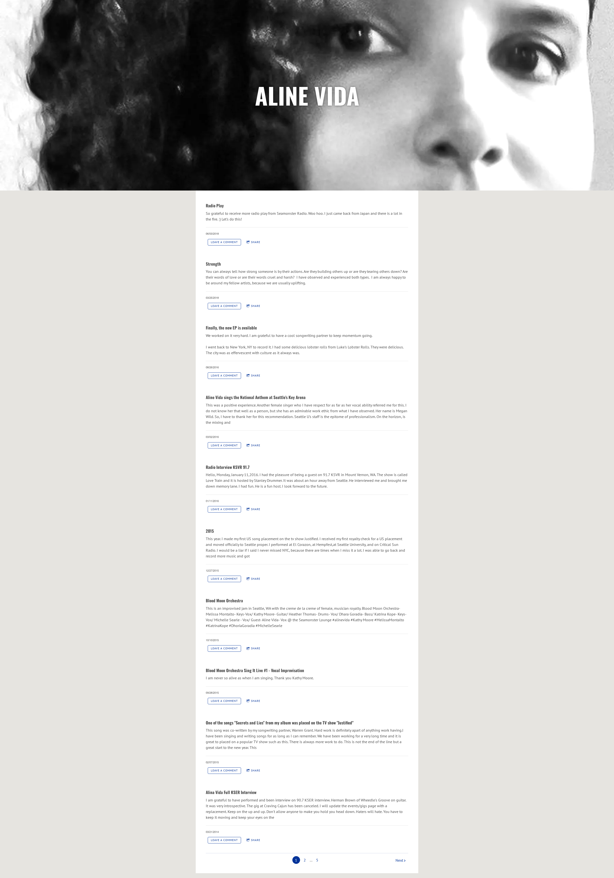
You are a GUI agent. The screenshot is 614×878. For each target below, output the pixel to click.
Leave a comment (224, 242)
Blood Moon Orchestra (224, 600)
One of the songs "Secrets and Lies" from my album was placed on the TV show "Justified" (280, 723)
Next (399, 860)
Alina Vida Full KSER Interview (231, 792)
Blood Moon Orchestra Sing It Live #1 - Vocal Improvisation (255, 670)
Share (255, 242)
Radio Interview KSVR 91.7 (227, 467)
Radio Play (215, 206)
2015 (210, 531)
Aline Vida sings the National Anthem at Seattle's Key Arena (256, 397)
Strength (213, 264)
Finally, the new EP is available (231, 328)
